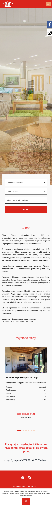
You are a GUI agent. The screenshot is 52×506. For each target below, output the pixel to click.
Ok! (26, 501)
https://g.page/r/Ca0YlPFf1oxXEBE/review (26, 460)
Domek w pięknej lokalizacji (22, 377)
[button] (19, 430)
